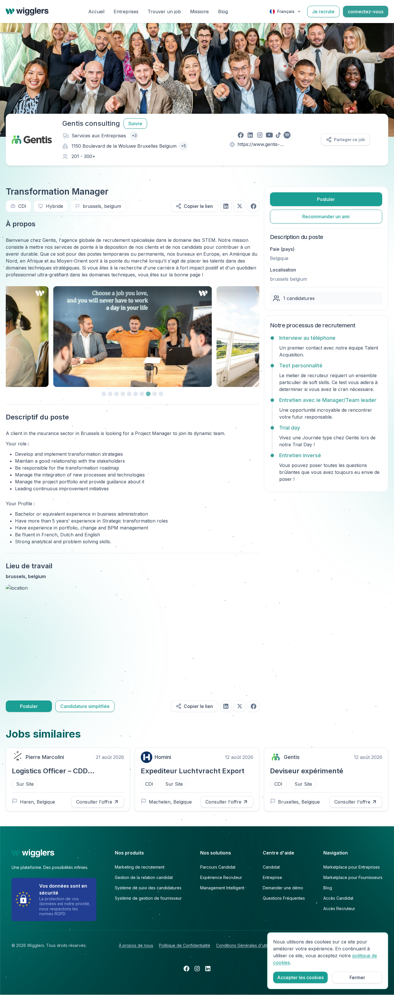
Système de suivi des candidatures (148, 887)
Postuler (29, 706)
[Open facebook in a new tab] (186, 968)
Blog (223, 11)
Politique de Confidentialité (184, 945)
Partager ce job (349, 139)
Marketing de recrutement (139, 867)
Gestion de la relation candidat (144, 877)
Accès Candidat (338, 898)
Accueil (96, 11)
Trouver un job (164, 11)
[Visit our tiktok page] (278, 135)
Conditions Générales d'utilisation (247, 945)
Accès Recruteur (339, 908)
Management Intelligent (222, 887)
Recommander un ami (326, 216)
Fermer (357, 977)
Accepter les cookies (300, 977)
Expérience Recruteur (221, 877)
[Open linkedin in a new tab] (207, 968)
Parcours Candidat (217, 867)
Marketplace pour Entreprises (351, 867)
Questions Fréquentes (284, 898)
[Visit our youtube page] (269, 135)
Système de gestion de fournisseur (148, 898)
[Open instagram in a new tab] (197, 968)
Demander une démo (283, 887)
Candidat (271, 867)
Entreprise (272, 877)
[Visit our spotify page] (287, 135)
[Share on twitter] (239, 206)
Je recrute (323, 11)
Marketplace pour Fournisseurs (352, 877)
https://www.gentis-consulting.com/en (258, 144)
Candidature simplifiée (85, 706)
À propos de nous (136, 945)
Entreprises (126, 11)
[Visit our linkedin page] (250, 135)
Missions (199, 11)
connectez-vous (365, 11)
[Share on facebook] (253, 206)
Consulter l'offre (94, 802)
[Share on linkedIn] (226, 206)
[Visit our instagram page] (259, 135)
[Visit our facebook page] (240, 135)
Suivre (135, 123)
